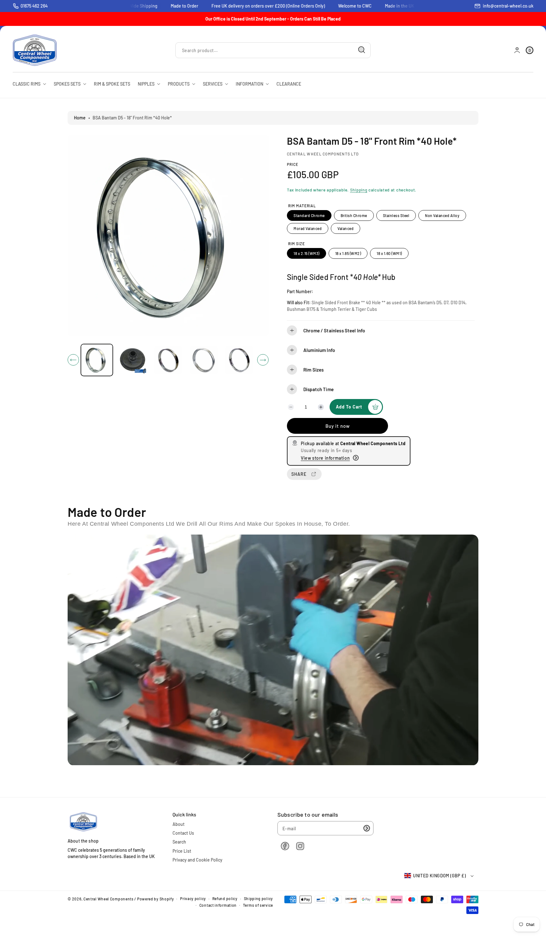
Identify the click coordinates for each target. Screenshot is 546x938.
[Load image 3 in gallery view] (168, 360)
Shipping (358, 189)
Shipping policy (258, 898)
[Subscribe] (366, 828)
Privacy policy (193, 898)
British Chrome (354, 215)
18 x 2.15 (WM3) (306, 253)
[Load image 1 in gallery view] (97, 360)
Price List (182, 851)
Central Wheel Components (108, 899)
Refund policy (225, 898)
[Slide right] (263, 360)
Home (80, 117)
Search (179, 841)
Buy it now (337, 426)
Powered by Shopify (155, 899)
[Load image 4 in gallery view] (204, 360)
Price (292, 164)
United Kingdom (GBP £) (439, 875)
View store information (325, 458)
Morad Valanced (308, 228)
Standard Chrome (309, 215)
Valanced (345, 228)
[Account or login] (517, 50)
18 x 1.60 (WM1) (389, 253)
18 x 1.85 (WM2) (348, 253)
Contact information (218, 905)
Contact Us (183, 833)
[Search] (362, 50)
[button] (381, 330)
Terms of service (258, 905)
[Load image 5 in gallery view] (239, 360)
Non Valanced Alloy (442, 215)
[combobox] (273, 50)
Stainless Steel (396, 215)
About (179, 824)
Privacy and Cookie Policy (197, 859)
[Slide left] (73, 360)
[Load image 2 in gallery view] (132, 360)
